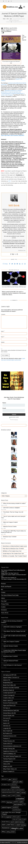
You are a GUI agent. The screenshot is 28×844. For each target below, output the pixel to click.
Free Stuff (3, 601)
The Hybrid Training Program (11, 756)
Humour (5, 720)
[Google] (13, 254)
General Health (7, 715)
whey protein (11, 832)
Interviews (6, 725)
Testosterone (5, 828)
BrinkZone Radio (7, 690)
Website (2, 342)
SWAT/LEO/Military (6, 31)
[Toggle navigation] (24, 7)
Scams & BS (6, 743)
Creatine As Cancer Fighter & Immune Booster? (13, 574)
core (9, 795)
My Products (6, 733)
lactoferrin (15, 807)
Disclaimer (4, 609)
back (9, 784)
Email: (4, 408)
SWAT (3, 824)
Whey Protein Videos (8, 769)
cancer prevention (20, 789)
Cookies (3, 607)
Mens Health (6, 731)
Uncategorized (7, 761)
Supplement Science (11, 30)
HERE (9, 181)
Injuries (5, 723)
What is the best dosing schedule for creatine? (14, 503)
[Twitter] (3, 1)
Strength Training (7, 748)
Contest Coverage (8, 695)
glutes (21, 801)
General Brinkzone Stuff (9, 710)
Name (2, 331)
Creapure (18, 795)
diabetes (3, 801)
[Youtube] (8, 1)
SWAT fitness (11, 824)
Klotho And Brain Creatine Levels (19, 546)
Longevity (5, 728)
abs (9, 780)
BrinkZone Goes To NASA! (9, 536)
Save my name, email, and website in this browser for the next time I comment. (13, 351)
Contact (3, 592)
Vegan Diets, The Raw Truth (8, 573)
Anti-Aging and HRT (8, 675)
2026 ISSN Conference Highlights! (11, 507)
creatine (20, 798)
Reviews (3, 583)
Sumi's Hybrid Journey (17, 822)
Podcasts (5, 738)
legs (3, 816)
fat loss (9, 802)
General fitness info (8, 713)
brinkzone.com (21, 250)
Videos (3, 598)
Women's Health (7, 771)
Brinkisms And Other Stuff (10, 687)
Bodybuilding (6, 682)
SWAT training (21, 825)
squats (24, 819)
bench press (14, 784)
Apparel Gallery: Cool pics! (10, 677)
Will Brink (5, 551)
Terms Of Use (4, 612)
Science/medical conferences (11, 746)
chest (18, 792)
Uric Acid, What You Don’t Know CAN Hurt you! (14, 287)
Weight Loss (6, 766)
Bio (2, 589)
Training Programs (8, 758)
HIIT (24, 804)
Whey (3, 831)
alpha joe (15, 779)
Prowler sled (15, 819)
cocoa (23, 792)
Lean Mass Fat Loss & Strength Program (11, 813)
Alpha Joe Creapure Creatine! (10, 522)
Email (2, 336)
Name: (4, 402)
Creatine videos (7, 697)
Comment (3, 314)
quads (20, 819)
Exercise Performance (9, 703)
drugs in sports (7, 700)
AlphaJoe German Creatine (10, 526)
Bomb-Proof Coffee (8, 685)
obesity (14, 816)
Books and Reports (6, 586)
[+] (14, 278)
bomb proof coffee (6, 789)
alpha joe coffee (17, 782)
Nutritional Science (8, 736)
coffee (4, 795)
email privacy (16, 419)
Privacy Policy (5, 604)
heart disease (18, 804)
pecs (18, 816)
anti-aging (4, 784)
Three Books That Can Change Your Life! (13, 512)
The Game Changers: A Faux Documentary (12, 579)
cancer (12, 789)
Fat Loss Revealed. (20, 243)
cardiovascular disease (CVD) (8, 792)
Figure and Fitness (8, 705)
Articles (3, 30)
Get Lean (5, 718)
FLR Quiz (5, 708)
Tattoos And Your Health (7, 577)
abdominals (4, 779)
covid (13, 795)
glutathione (16, 801)
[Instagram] (11, 1)
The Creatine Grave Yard (15, 551)
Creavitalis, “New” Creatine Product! (18, 556)
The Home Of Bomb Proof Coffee (10, 595)
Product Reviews (7, 741)
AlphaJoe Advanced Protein (10, 660)
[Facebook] (6, 1)
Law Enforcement (16, 809)
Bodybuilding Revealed (8, 243)
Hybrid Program (6, 807)
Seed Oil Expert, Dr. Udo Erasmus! (12, 665)
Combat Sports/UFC (8, 692)
